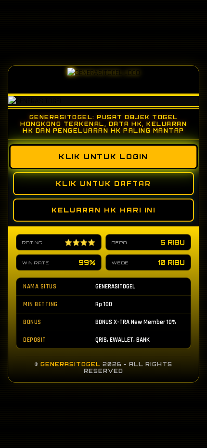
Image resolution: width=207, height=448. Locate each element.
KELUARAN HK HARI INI (103, 210)
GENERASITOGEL (70, 364)
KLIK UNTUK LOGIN (104, 157)
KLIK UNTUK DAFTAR (103, 183)
